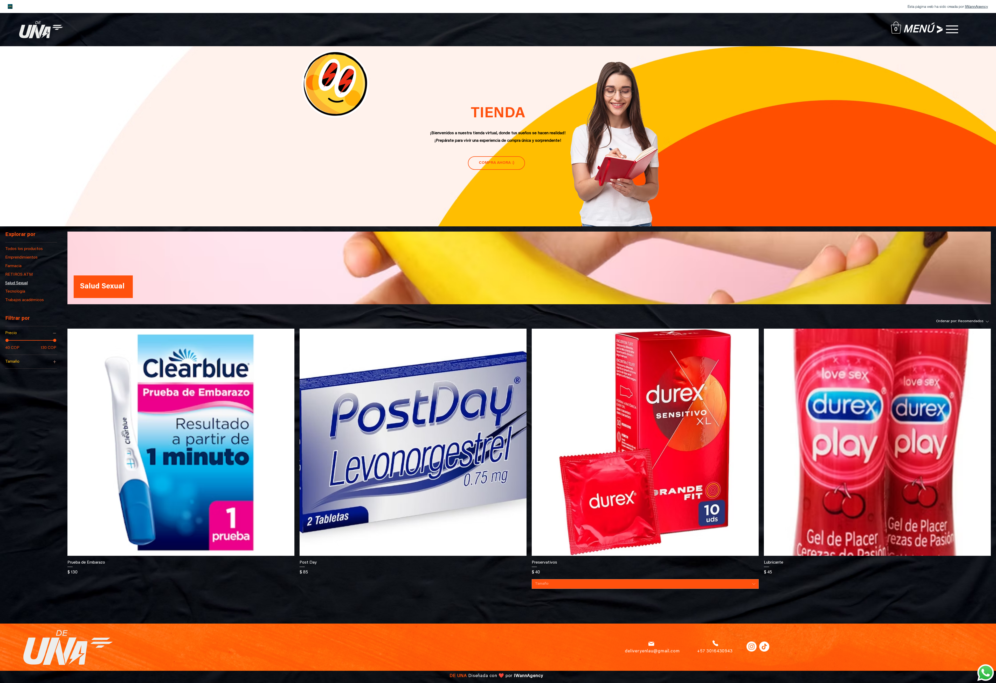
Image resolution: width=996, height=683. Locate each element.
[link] (896, 27)
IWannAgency (528, 676)
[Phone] (715, 643)
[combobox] (645, 584)
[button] (952, 29)
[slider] (7, 340)
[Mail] (651, 643)
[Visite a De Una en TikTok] (764, 646)
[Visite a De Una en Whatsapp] (985, 672)
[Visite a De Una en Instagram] (751, 646)
